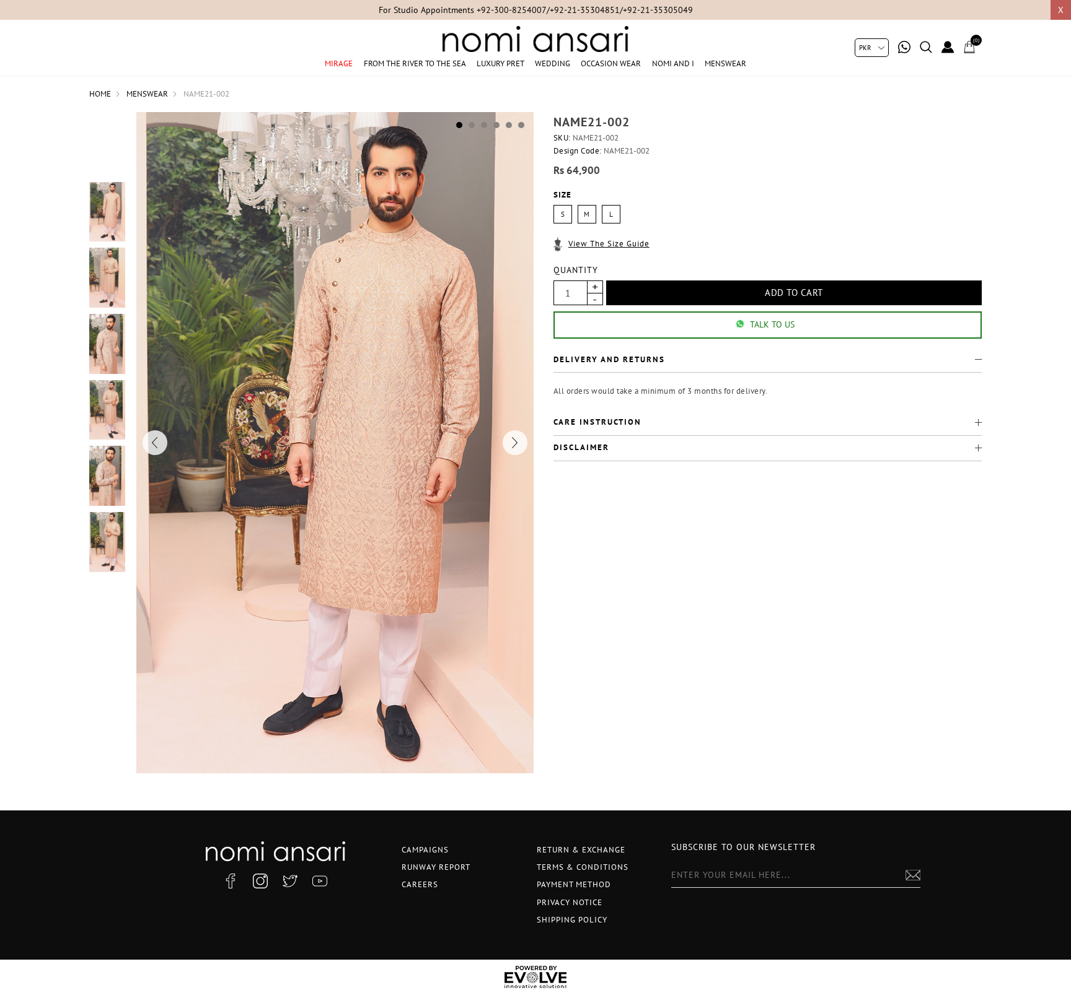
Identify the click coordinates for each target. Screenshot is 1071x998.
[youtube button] (319, 881)
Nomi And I (673, 63)
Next (515, 442)
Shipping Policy (572, 919)
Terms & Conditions (582, 867)
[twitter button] (290, 881)
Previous (155, 442)
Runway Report (436, 867)
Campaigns (425, 849)
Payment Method (574, 884)
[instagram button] (260, 881)
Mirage (339, 63)
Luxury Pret (500, 63)
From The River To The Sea (415, 63)
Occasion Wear (611, 63)
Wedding (552, 63)
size (562, 195)
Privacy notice (569, 902)
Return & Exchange (581, 849)
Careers (420, 884)
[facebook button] (230, 881)
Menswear (725, 63)
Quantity (575, 270)
